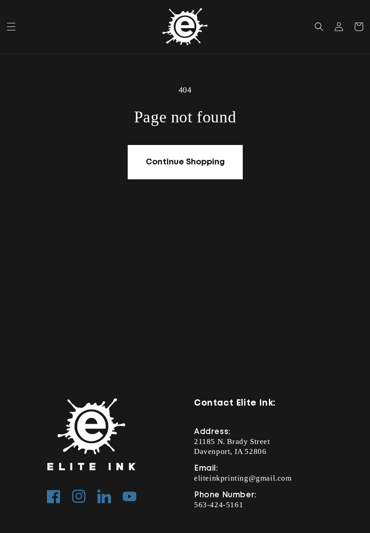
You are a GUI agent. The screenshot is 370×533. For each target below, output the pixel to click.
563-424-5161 (218, 504)
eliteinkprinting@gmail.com (243, 478)
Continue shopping (185, 162)
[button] (11, 27)
